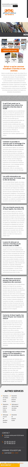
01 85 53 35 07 (7, 1)
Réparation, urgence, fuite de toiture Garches (5, 408)
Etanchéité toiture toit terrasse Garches (14, 398)
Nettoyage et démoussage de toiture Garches (15, 407)
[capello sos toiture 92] (9, 12)
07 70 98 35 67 (17, 1)
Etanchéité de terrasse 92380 (14, 417)
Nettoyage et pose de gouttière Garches (5, 418)
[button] (13, 31)
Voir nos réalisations (10, 50)
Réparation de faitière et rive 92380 (5, 398)
